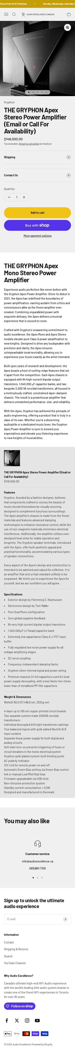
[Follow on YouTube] (37, 1020)
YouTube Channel (15, 963)
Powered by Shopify (42, 1044)
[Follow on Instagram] (27, 1020)
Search (8, 956)
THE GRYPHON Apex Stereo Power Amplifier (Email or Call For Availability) (37, 474)
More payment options (38, 235)
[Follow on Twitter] (17, 1020)
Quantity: (9, 189)
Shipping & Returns (16, 949)
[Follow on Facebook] (6, 1020)
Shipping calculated (29, 143)
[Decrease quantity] (9, 197)
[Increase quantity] (24, 197)
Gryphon (9, 102)
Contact (9, 942)
